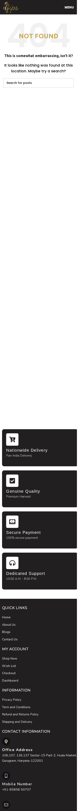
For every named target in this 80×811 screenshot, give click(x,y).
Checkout (9, 673)
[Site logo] (11, 7)
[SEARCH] (69, 83)
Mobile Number (17, 784)
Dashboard (10, 681)
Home (6, 617)
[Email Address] (6, 805)
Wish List (9, 666)
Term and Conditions (16, 707)
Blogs (6, 632)
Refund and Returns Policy (20, 714)
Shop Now (9, 658)
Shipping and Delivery (17, 722)
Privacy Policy (11, 700)
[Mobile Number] (6, 776)
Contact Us (10, 639)
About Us (9, 625)
